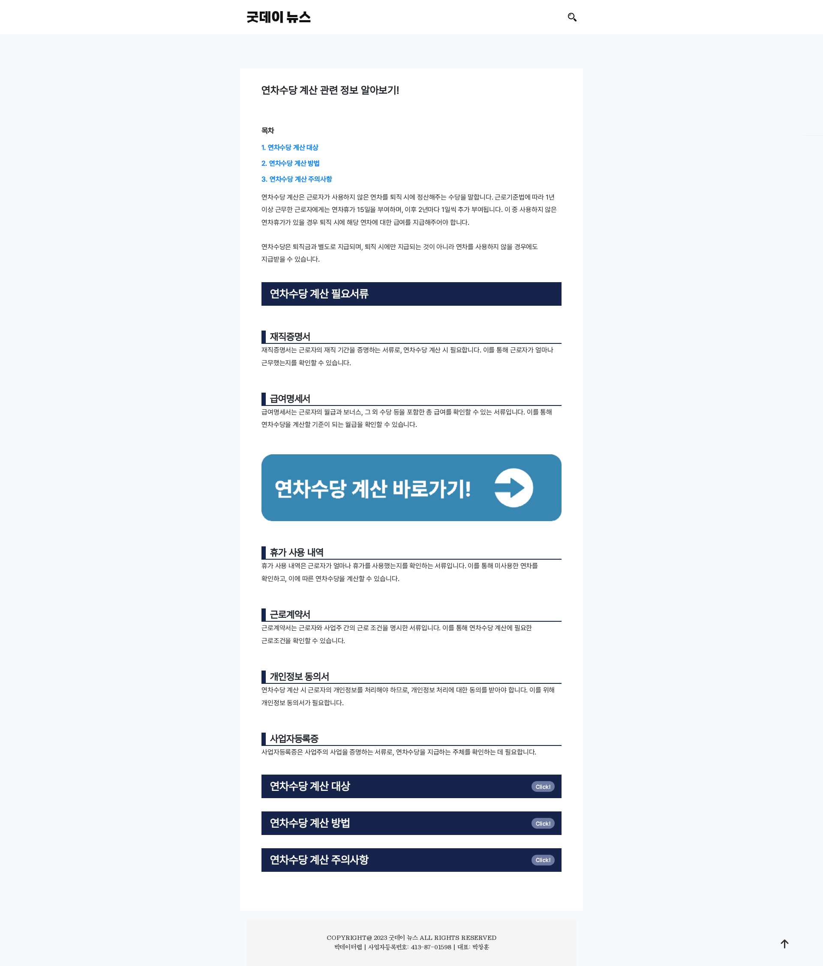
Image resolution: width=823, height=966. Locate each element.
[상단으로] (785, 944)
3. (296, 179)
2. (290, 163)
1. (289, 147)
